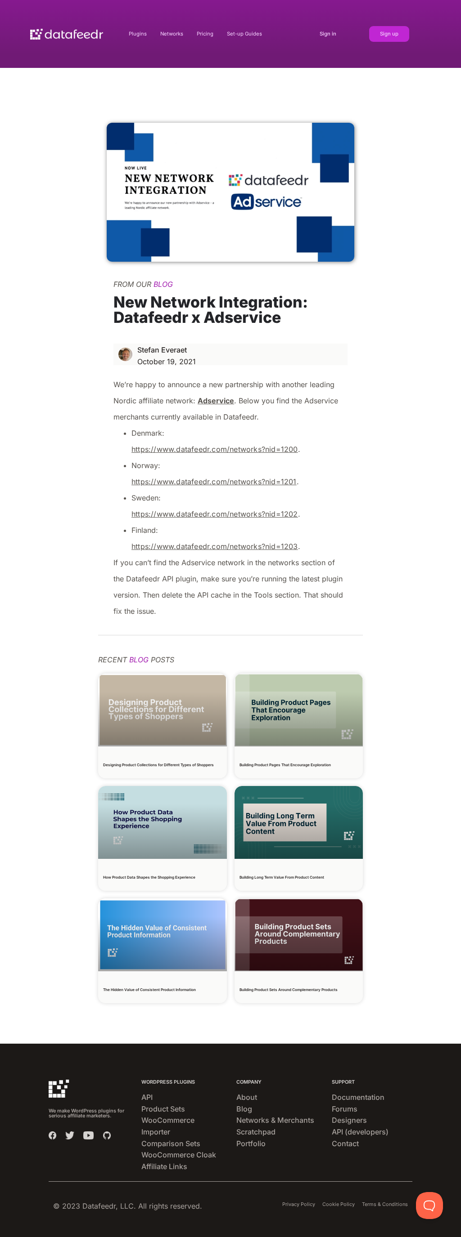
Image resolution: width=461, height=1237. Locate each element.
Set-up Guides (244, 34)
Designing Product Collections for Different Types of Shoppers (158, 765)
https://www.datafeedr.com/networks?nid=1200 (214, 449)
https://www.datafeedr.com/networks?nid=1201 (214, 481)
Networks (171, 34)
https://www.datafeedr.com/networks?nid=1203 (214, 546)
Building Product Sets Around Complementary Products (289, 989)
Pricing (205, 34)
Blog (244, 1108)
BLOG (163, 284)
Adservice (216, 400)
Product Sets (163, 1108)
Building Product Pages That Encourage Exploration (285, 765)
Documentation (358, 1097)
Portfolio (251, 1143)
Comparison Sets (170, 1143)
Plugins (138, 34)
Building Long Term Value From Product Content (282, 877)
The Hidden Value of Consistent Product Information (149, 989)
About (246, 1097)
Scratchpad (256, 1131)
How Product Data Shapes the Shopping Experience (149, 877)
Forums (344, 1108)
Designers (349, 1120)
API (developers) (360, 1131)
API (147, 1097)
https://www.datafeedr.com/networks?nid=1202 (214, 513)
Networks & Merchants (275, 1120)
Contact (345, 1143)
